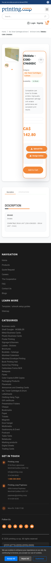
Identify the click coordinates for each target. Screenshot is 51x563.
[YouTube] (32, 526)
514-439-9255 (13, 499)
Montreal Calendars (10, 355)
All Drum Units (35, 32)
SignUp (40, 23)
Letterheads (7, 394)
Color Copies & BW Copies (13, 378)
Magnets (6, 420)
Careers (5, 274)
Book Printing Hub (10, 362)
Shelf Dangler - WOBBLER (13, 329)
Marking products (9, 442)
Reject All (25, 559)
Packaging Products (10, 381)
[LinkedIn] (21, 526)
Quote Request (8, 270)
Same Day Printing (10, 365)
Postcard (6, 433)
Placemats (6, 384)
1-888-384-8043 (14, 479)
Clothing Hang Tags (10, 397)
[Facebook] (4, 526)
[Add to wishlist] (41, 59)
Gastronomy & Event (11, 429)
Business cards (8, 326)
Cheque (5, 407)
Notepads (6, 371)
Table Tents (7, 436)
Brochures (6, 349)
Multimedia (7, 426)
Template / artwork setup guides (16, 306)
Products (6, 265)
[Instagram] (10, 526)
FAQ (3, 284)
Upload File (38, 149)
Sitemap (5, 311)
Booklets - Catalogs (10, 352)
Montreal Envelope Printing (13, 358)
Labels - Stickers (9, 345)
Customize (40, 559)
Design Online (37, 156)
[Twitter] (15, 526)
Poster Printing (8, 339)
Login (33, 23)
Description (10, 192)
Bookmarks (7, 410)
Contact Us (6, 288)
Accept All (11, 559)
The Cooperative (9, 279)
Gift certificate (8, 400)
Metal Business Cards (11, 333)
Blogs (4, 293)
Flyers (4, 374)
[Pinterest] (26, 526)
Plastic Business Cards (12, 336)
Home (4, 32)
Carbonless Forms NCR (12, 368)
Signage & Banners (10, 342)
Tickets (5, 416)
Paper (4, 413)
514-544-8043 (13, 475)
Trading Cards (8, 449)
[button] (12, 69)
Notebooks (6, 439)
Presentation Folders (11, 403)
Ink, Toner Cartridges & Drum (18, 32)
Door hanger (7, 423)
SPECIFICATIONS (24, 192)
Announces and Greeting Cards (15, 387)
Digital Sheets (8, 445)
